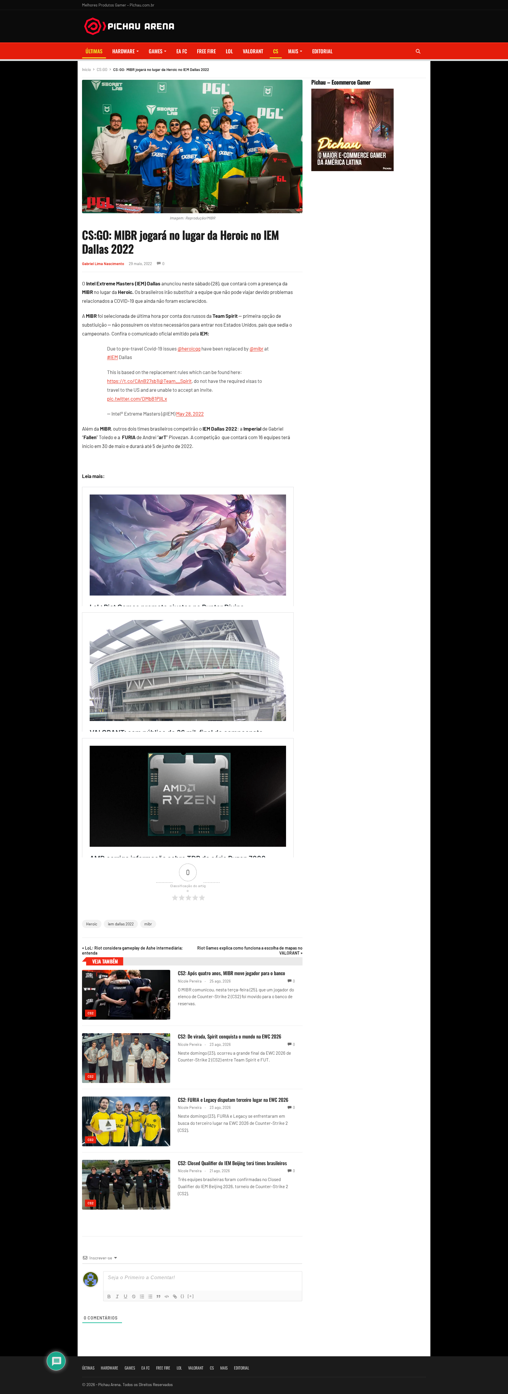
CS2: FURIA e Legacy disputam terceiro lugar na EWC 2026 (233, 1099)
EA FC (181, 51)
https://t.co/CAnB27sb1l (133, 381)
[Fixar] (134, 1296)
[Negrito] (109, 1296)
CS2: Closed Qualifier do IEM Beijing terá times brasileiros (232, 1163)
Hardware (123, 51)
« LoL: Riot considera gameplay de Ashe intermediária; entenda (132, 950)
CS (275, 51)
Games (155, 51)
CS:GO (102, 69)
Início (86, 69)
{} (183, 1296)
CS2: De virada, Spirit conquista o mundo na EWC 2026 (229, 1036)
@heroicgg (189, 348)
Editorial (322, 51)
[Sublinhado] (125, 1296)
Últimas (94, 51)
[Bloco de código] (167, 1296)
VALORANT (253, 51)
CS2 (90, 1013)
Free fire (206, 51)
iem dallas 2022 (121, 924)
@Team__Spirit (175, 381)
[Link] (175, 1296)
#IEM (112, 357)
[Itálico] (117, 1296)
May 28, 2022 (190, 413)
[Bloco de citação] (158, 1296)
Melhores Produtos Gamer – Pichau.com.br (118, 4)
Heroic (91, 924)
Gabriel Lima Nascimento (103, 263)
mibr (148, 924)
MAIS (293, 51)
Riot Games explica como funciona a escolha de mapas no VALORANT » (250, 950)
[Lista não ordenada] (150, 1296)
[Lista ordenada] (142, 1296)
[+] (191, 1296)
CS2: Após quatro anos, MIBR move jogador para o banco (231, 973)
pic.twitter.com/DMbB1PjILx (137, 398)
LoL (229, 51)
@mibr (256, 348)
